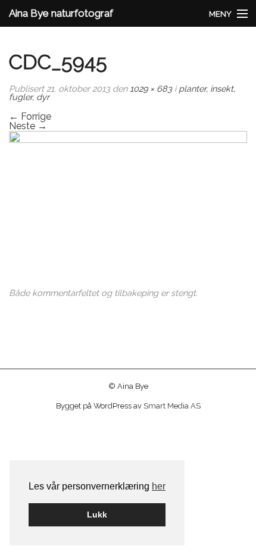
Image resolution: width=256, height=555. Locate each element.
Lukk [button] (97, 514)
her (159, 486)
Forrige (30, 116)
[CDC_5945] (128, 209)
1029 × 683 (151, 88)
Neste (28, 126)
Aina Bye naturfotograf (61, 13)
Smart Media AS (172, 405)
